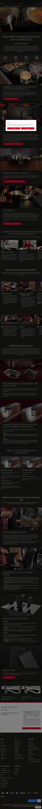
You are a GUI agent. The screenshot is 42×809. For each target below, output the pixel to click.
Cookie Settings (14, 128)
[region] (21, 125)
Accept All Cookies (27, 128)
